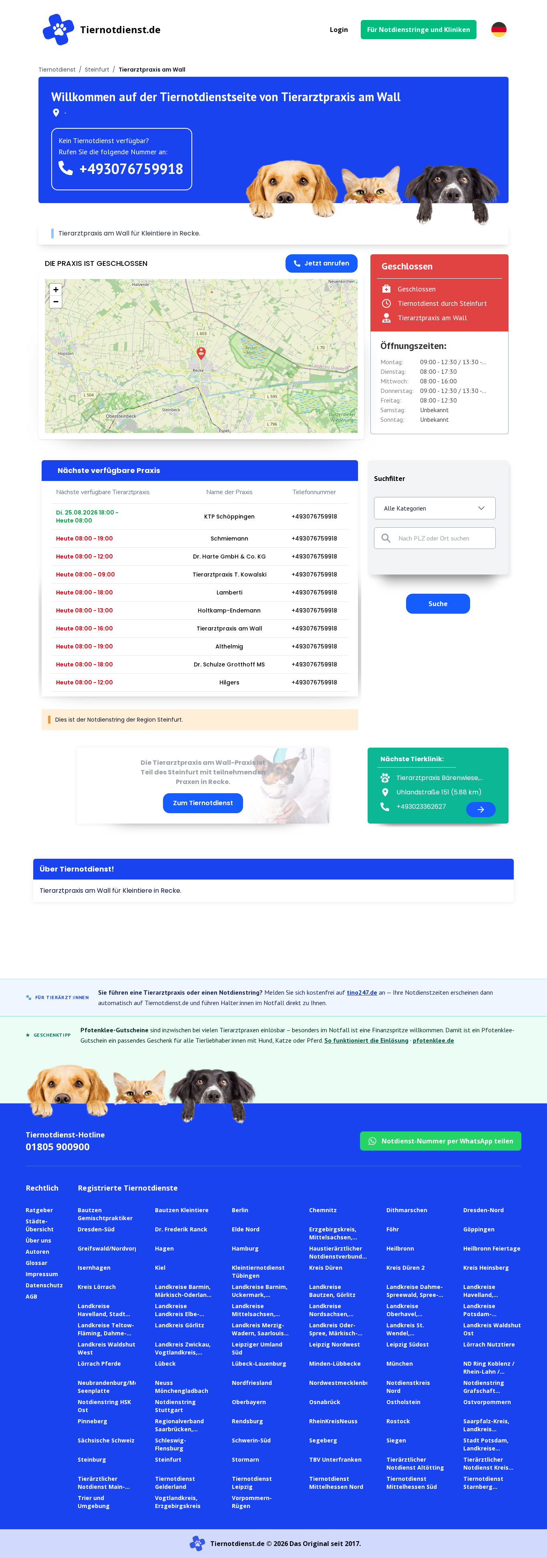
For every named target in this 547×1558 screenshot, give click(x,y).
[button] (201, 353)
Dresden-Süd (96, 1229)
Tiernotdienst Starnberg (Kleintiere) (483, 1486)
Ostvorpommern (487, 1402)
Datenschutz (44, 1285)
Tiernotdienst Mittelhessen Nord (336, 1482)
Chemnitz (323, 1210)
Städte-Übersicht (40, 1225)
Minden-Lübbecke (335, 1363)
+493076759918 (131, 168)
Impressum (42, 1274)
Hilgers (229, 682)
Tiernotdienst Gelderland (175, 1482)
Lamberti (229, 592)
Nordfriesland (252, 1382)
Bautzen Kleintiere (182, 1210)
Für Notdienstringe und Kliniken (418, 29)
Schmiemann (229, 539)
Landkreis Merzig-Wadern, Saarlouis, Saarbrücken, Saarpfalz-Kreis (259, 1337)
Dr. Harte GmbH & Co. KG (229, 557)
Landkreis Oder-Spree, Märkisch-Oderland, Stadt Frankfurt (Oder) (333, 1337)
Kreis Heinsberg (486, 1267)
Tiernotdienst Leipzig (252, 1482)
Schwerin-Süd (251, 1440)
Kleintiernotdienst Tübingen (258, 1271)
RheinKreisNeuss (333, 1421)
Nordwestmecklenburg (342, 1382)
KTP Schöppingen (229, 517)
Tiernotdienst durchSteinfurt (442, 303)
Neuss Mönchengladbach (181, 1386)
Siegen (396, 1440)
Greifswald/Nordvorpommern (120, 1248)
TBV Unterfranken (335, 1459)
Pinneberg (92, 1421)
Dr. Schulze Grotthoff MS (229, 664)
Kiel (160, 1267)
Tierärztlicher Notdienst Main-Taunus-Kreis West (105, 1486)
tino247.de (362, 992)
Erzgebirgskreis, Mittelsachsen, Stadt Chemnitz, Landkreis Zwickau (336, 1241)
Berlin (240, 1210)
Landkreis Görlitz (179, 1325)
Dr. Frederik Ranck (181, 1229)
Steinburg (92, 1459)
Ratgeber (39, 1210)
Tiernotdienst (57, 70)
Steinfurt (97, 70)
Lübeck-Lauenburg (259, 1363)
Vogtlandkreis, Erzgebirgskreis (178, 1502)
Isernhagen (94, 1267)
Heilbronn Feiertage (492, 1248)
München (399, 1363)
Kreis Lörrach (97, 1287)
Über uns (38, 1240)
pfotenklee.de (433, 1040)
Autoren (37, 1251)
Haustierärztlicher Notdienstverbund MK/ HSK (335, 1256)
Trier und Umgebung (94, 1502)
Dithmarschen (406, 1210)
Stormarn (245, 1459)
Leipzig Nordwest (334, 1344)
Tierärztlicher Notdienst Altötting (415, 1463)
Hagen (164, 1248)
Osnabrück (324, 1402)
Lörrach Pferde (99, 1363)
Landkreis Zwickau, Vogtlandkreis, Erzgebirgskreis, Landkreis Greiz (183, 1356)
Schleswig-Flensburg (170, 1444)
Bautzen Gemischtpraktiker (105, 1214)
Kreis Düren (325, 1267)
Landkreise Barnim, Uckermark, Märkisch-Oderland (260, 1295)
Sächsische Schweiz (106, 1440)
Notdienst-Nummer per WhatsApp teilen (447, 1141)
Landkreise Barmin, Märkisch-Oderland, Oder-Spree (183, 1295)
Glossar (36, 1263)
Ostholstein (403, 1402)
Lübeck (165, 1363)
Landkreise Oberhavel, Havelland (402, 1314)
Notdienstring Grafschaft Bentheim (483, 1390)
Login (339, 29)
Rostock (398, 1421)
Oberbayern (249, 1402)
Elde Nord (245, 1229)
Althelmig (229, 646)
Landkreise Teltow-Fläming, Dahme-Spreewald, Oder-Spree (106, 1337)
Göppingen (479, 1229)
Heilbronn (400, 1248)
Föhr (392, 1229)
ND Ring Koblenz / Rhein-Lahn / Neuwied (489, 1371)
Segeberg (323, 1440)
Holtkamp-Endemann (229, 610)
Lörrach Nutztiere (489, 1344)
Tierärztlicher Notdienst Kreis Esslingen (486, 1467)
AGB (31, 1296)
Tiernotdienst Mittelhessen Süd (411, 1482)
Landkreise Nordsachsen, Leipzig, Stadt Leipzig (329, 1318)
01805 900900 (58, 1146)
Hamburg (245, 1248)
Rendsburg (247, 1421)
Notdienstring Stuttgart (175, 1406)
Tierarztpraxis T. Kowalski (229, 575)
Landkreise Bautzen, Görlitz (332, 1291)
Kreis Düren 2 (405, 1267)
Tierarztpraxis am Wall (229, 628)
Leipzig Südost (407, 1344)
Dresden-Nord (483, 1210)
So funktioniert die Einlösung (366, 1040)
